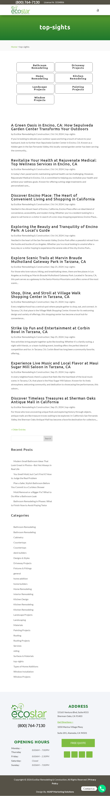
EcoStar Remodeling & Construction (31, 134)
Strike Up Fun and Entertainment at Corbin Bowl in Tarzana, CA (50, 330)
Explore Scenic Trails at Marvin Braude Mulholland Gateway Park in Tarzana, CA (48, 259)
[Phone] (102, 788)
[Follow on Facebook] (79, 2)
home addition (20, 578)
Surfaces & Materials (23, 656)
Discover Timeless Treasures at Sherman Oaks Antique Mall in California (53, 400)
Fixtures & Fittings (22, 568)
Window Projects (22, 676)
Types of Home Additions (25, 666)
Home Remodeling (22, 589)
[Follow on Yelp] (96, 2)
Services (17, 645)
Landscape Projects (23, 614)
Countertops (19, 542)
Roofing (17, 635)
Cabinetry (18, 537)
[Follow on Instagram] (85, 2)
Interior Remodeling (23, 594)
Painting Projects (21, 630)
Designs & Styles (21, 558)
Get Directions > (65, 722)
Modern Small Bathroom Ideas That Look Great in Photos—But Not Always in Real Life (31, 465)
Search (48, 438)
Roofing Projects (21, 640)
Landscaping (19, 620)
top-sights (70, 134)
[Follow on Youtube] (91, 2)
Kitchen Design (21, 599)
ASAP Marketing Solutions (60, 791)
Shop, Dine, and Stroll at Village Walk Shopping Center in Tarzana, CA (46, 294)
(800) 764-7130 (28, 2)
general (17, 573)
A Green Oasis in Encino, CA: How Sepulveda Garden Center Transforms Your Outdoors (52, 127)
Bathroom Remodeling (24, 527)
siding (16, 650)
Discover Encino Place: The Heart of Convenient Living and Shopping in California (53, 197)
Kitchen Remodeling (23, 604)
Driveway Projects (22, 563)
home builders (20, 583)
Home (14, 46)
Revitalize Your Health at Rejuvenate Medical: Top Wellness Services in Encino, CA (54, 162)
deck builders (19, 552)
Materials (18, 625)
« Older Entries (18, 429)
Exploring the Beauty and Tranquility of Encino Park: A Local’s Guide (54, 228)
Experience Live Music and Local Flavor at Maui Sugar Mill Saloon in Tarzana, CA (54, 365)
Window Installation (23, 671)
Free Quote (78, 743)
